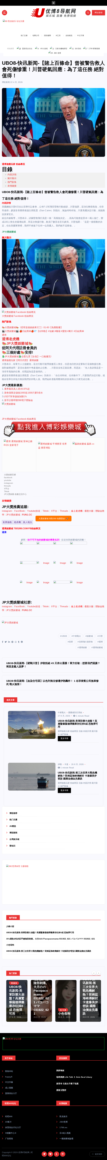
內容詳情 (12, 174)
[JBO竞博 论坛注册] (53, 1043)
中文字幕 (80, 35)
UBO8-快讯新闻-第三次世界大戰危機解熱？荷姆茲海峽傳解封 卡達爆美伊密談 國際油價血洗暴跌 (48, 951)
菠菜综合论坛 (27, 49)
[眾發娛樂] (45, 590)
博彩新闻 (6, 82)
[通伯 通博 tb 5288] (28, 551)
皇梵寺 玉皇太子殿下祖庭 (67, 1084)
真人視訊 (27, 522)
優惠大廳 (88, 511)
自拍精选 (69, 35)
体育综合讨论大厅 (13, 1127)
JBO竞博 (63, 1122)
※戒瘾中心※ (11, 1133)
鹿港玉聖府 (61, 1090)
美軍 (71, 642)
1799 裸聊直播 (94, 49)
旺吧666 (9, 1116)
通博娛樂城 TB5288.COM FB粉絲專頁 (21, 528)
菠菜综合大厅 (11, 1093)
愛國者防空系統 (75, 712)
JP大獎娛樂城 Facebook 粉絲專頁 (19, 419)
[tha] (62, 551)
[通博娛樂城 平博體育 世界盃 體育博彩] (53, 454)
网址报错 (99, 13)
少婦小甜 (10, 926)
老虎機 (17, 522)
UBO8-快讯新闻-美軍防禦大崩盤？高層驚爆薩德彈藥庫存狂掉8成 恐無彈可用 (40, 933)
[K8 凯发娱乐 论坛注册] (53, 26)
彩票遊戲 (7, 522)
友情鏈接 (12, 186)
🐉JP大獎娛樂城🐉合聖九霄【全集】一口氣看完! (26, 356)
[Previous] (94, 973)
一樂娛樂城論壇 (66, 1139)
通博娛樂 (83, 647)
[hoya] (78, 590)
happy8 (8, 1077)
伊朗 (60, 764)
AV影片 (8, 1122)
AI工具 (58, 35)
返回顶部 (98, 1154)
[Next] (99, 973)
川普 (101, 636)
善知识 (12, 846)
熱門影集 (12, 182)
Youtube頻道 (33, 511)
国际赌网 (47, 35)
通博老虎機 (11, 339)
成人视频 (9, 1088)
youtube (7, 480)
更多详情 (64, 738)
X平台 (6, 488)
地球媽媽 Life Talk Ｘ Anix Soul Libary (74, 1077)
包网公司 (35, 35)
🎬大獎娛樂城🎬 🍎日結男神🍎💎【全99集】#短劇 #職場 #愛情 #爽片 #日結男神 (43, 331)
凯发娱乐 (63, 1116)
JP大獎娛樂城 (17, 343)
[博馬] (62, 590)
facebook (8, 477)
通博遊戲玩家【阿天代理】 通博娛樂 (20, 360)
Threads (64, 511)
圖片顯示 (12, 178)
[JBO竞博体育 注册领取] (27, 882)
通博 (4, 335)
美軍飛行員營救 (86, 642)
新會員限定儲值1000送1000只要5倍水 (23, 393)
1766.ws (63, 1127)
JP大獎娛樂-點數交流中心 (15, 494)
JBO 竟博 (57, 53)
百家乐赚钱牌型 (61, 49)
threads (7, 486)
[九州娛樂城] (28, 590)
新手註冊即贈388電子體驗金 (18, 400)
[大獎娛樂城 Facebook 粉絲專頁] (19, 312)
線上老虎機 (76, 511)
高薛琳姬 (60, 1070)
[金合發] (78, 571)
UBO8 (64, 636)
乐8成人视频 (64, 1133)
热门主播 (24, 35)
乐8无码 (78, 49)
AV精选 (12, 826)
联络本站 (9, 1071)
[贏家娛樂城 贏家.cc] (88, 454)
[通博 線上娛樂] (49, 429)
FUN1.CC (27, 515)
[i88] (78, 551)
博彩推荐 (13, 813)
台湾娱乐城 (14, 839)
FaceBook (19, 511)
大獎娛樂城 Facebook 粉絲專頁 (17, 316)
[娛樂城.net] (45, 571)
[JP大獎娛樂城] (52, 627)
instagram (8, 483)
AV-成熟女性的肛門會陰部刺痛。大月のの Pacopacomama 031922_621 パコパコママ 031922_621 (50, 939)
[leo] (45, 551)
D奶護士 (88, 1013)
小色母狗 (10, 945)
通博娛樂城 (98, 647)
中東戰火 (77, 636)
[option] (16, 1001)
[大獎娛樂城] (52, 408)
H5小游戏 (44, 49)
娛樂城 (90, 636)
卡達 (66, 764)
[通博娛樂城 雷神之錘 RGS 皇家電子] (19, 454)
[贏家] (62, 571)
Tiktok (6, 491)
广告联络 (9, 1139)
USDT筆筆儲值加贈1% (15, 396)
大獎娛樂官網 (10, 475)
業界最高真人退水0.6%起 (17, 389)
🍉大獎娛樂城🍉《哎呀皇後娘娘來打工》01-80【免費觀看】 (32, 327)
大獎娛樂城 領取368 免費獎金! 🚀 (53, 518)
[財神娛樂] (28, 571)
